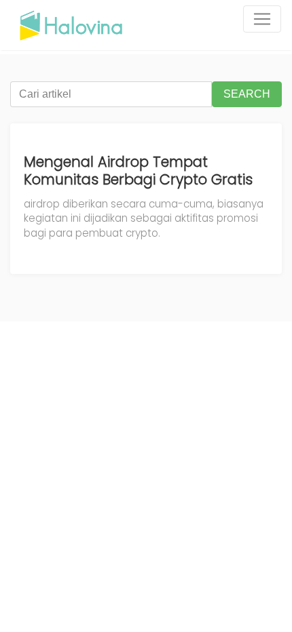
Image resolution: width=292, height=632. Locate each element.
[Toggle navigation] (262, 19)
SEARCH (246, 94)
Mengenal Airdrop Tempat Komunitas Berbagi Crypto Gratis (138, 170)
